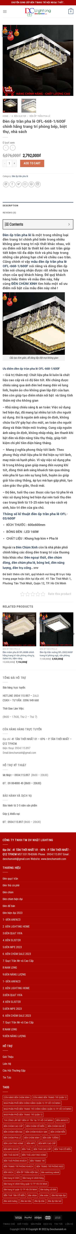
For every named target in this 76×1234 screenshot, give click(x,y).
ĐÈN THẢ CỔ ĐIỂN (62, 1149)
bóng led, (43, 562)
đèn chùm (32, 1195)
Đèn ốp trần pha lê (40, 116)
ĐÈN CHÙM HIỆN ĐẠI (13, 1131)
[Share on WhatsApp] (6, 184)
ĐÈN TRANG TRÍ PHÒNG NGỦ (49, 1166)
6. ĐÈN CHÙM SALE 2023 (17, 954)
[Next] (67, 60)
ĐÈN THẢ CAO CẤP (42, 1149)
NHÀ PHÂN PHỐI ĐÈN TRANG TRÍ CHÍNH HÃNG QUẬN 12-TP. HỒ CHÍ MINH (37, 1109)
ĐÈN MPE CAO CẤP (47, 1143)
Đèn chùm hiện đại (13, 899)
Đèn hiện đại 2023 (12, 913)
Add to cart (32, 163)
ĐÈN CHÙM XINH (24, 284)
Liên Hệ (7, 1064)
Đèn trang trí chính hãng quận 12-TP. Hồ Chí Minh (25, 1184)
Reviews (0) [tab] (9, 212)
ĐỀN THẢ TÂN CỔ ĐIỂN (14, 1195)
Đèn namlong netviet (50, 1172)
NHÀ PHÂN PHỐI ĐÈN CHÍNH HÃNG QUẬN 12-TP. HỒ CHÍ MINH (32, 1103)
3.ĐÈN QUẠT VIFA (12, 933)
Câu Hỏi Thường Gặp (14, 1070)
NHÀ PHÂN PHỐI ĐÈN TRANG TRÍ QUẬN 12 (23, 1114)
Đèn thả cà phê (11, 885)
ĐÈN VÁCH (8, 1172)
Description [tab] (10, 205)
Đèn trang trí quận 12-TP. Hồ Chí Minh (20, 1189)
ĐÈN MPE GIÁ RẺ (11, 1149)
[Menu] (5, 11)
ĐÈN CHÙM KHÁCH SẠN (36, 1131)
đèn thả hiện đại (59, 1195)
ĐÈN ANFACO (62, 1120)
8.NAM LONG (10, 967)
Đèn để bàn (9, 906)
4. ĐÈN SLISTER (19, 116)
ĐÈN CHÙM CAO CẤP (13, 1126)
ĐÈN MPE (31, 1143)
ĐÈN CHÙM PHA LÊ (12, 1137)
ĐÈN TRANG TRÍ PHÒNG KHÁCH (18, 1166)
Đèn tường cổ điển (48, 1189)
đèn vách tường (10, 1201)
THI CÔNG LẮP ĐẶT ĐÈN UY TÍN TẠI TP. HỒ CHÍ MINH (28, 1120)
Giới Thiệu (8, 1057)
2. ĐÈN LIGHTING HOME (16, 926)
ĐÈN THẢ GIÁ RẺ (11, 1155)
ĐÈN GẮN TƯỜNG (51, 1137)
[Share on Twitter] (19, 184)
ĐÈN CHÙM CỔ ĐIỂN (35, 1126)
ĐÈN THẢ (26, 1149)
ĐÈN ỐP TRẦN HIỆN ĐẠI (27, 1172)
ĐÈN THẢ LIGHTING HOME (34, 1155)
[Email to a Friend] (25, 184)
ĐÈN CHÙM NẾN (58, 1131)
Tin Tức (7, 1077)
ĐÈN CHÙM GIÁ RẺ (56, 1126)
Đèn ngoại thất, (35, 557)
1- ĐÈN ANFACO (12, 919)
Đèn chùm (8, 892)
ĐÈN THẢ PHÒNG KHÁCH (15, 1160)
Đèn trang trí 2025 (11, 1178)
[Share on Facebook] (12, 184)
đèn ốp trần (39, 1201)
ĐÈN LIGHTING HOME (13, 1143)
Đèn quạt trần (10, 878)
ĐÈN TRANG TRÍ (37, 1160)
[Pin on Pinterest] (31, 184)
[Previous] (8, 60)
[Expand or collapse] (69, 224)
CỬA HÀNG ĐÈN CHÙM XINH (17, 1097)
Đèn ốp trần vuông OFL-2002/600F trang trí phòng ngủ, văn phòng (56, 654)
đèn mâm (44, 1195)
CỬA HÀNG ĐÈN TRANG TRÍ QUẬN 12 (50, 1097)
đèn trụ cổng (21, 568)
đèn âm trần (26, 1201)
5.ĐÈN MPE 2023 (12, 947)
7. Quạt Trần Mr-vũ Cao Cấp (18, 961)
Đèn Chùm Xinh (27, 547)
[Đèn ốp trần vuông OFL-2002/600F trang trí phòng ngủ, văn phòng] (56, 629)
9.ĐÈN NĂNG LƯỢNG (14, 974)
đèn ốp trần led (54, 1201)
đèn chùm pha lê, (24, 562)
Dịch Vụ (47, 1224)
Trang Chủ (9, 1224)
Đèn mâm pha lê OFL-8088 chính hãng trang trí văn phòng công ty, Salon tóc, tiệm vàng (18, 655)
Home (5, 116)
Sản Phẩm (36, 1224)
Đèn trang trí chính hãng (33, 1178)
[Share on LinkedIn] (38, 184)
